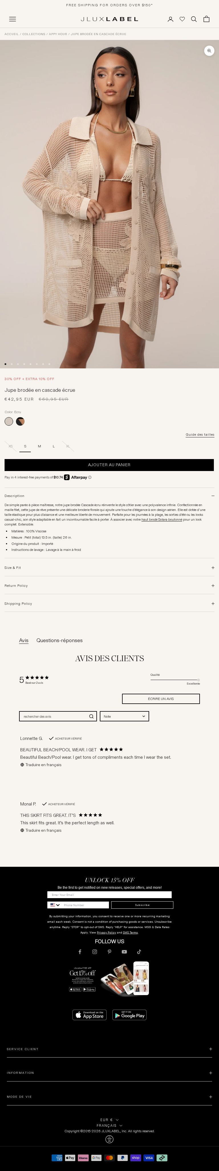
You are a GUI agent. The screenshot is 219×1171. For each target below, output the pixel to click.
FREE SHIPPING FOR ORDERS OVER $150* (109, 5)
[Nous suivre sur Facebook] (80, 952)
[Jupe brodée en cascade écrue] (9, 421)
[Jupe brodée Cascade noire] (20, 421)
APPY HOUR (58, 34)
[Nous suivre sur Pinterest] (109, 952)
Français (107, 1126)
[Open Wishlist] (182, 19)
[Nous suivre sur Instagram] (95, 952)
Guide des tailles (200, 435)
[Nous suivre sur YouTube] (124, 952)
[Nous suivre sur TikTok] (139, 952)
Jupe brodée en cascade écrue (98, 34)
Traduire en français (43, 764)
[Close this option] (109, 1139)
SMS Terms (130, 932)
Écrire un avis (161, 699)
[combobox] (124, 716)
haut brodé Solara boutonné (161, 519)
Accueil (12, 34)
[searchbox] (53, 716)
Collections (34, 34)
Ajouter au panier (109, 464)
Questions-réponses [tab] (59, 640)
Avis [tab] (24, 640)
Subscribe (142, 905)
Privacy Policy (106, 932)
